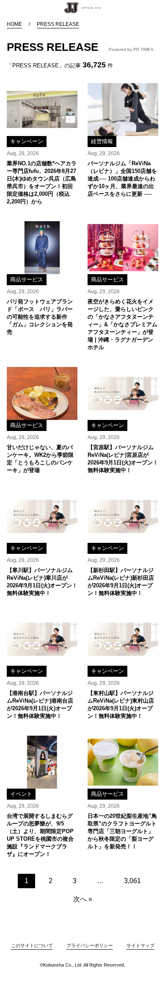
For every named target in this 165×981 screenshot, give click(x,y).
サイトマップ (140, 945)
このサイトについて (32, 945)
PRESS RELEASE (58, 24)
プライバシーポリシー (89, 945)
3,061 (132, 880)
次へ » (82, 899)
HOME (14, 24)
